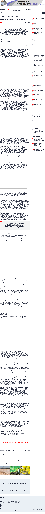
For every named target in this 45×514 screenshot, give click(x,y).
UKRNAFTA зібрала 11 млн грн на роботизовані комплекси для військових (17, 10)
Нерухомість (10, 503)
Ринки (1, 501)
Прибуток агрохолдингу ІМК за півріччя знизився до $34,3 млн (15, 484)
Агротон (15, 442)
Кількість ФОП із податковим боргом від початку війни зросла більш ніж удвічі (38, 95)
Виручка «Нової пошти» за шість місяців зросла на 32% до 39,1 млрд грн (39, 111)
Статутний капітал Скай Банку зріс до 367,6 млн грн (38, 91)
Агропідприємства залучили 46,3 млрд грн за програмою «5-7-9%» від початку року (39, 24)
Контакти (33, 497)
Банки (1, 508)
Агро (1, 22)
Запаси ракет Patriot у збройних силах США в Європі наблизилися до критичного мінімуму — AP (39, 76)
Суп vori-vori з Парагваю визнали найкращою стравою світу (38, 125)
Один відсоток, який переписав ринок (27, 10)
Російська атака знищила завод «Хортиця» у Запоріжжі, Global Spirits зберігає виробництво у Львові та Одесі (39, 34)
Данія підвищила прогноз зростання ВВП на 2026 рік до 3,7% (39, 72)
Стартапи (1, 503)
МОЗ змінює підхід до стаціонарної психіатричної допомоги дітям (39, 120)
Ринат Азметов (6, 443)
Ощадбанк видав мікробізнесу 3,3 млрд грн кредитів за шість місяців (14, 491)
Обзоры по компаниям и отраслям (17, 503)
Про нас (41, 497)
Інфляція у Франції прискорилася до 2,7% (38, 68)
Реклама (37, 497)
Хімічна (9, 506)
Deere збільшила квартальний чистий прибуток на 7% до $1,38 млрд (38, 86)
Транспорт (9, 502)
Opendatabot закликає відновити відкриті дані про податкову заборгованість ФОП (38, 100)
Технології (2, 502)
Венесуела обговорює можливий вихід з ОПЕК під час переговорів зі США (39, 59)
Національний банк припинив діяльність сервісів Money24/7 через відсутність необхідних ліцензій (39, 106)
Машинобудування (11, 501)
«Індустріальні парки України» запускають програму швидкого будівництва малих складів (39, 39)
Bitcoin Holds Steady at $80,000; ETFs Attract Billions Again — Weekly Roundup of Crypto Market (39, 64)
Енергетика (2, 504)
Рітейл (9, 504)
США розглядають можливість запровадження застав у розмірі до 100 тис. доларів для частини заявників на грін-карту (39, 130)
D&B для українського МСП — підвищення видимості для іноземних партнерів (39, 49)
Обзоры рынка (17, 501)
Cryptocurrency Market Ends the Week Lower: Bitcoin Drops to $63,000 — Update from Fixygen (39, 115)
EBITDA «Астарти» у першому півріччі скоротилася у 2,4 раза (38, 29)
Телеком (9, 505)
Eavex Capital (11, 442)
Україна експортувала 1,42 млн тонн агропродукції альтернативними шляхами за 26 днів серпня (39, 19)
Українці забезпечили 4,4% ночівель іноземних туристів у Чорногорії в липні (39, 44)
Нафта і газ (2, 505)
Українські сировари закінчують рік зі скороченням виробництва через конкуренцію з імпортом (39, 145)
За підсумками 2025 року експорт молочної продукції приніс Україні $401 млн (39, 140)
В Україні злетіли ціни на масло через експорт (39, 150)
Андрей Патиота (20, 442)
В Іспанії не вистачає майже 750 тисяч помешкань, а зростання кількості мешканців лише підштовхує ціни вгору (39, 55)
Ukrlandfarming (5, 442)
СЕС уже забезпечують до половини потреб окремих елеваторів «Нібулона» (13, 487)
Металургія (2, 506)
